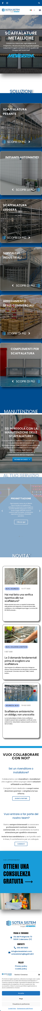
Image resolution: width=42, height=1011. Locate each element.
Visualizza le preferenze (21, 1004)
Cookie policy (21, 968)
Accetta (21, 993)
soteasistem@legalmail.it (22, 954)
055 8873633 (22, 947)
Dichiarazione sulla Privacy (25, 1008)
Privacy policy (21, 966)
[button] (39, 975)
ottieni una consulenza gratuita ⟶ (18, 873)
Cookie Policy (12, 1008)
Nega (21, 999)
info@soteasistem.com (21, 951)
